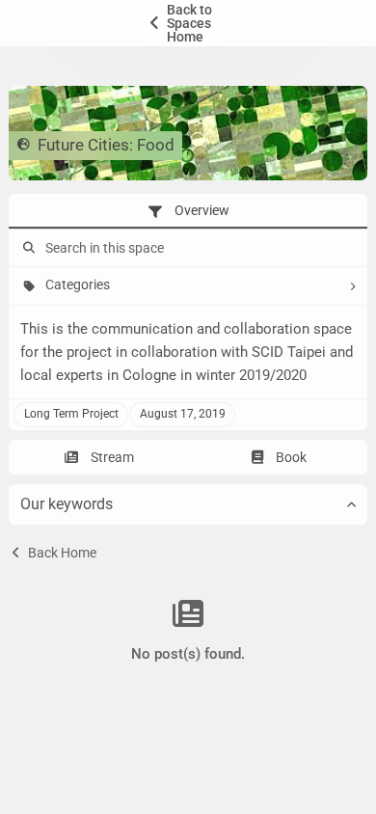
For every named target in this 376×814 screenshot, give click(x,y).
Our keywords (66, 504)
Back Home (60, 552)
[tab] (188, 211)
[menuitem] (187, 23)
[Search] (27, 248)
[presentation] (188, 211)
